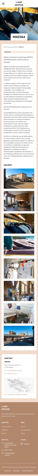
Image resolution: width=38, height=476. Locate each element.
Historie (23, 426)
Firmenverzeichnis (12, 47)
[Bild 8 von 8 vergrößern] (19, 336)
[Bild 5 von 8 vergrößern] (19, 268)
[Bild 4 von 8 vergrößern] (19, 246)
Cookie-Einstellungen (27, 470)
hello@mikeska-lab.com (14, 370)
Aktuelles (4, 433)
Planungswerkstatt (26, 430)
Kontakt (23, 433)
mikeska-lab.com (12, 374)
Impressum (8, 470)
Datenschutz (16, 470)
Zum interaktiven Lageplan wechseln (16, 394)
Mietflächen (4, 430)
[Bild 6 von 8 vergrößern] (19, 291)
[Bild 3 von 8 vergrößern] (19, 223)
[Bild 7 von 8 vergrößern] (19, 313)
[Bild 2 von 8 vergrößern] (19, 201)
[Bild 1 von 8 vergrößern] (19, 178)
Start (5, 47)
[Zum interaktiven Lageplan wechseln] (19, 385)
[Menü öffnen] (3, 3)
